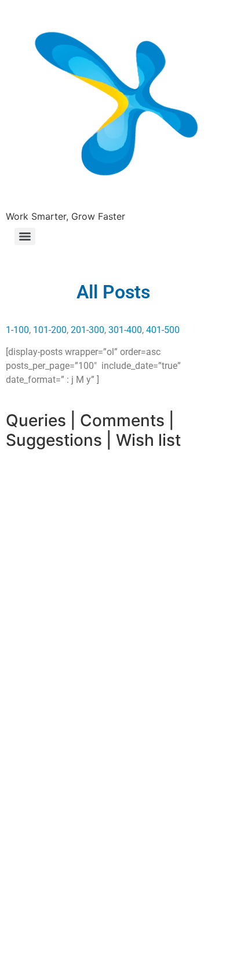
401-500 (163, 329)
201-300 (87, 329)
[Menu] (24, 236)
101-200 (50, 329)
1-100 (17, 329)
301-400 (125, 329)
